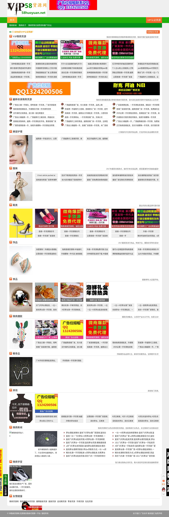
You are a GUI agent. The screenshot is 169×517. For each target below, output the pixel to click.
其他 (15, 390)
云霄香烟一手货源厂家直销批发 (97, 236)
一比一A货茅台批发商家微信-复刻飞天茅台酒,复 (134, 433)
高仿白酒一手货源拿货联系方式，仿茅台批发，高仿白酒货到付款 (71, 73)
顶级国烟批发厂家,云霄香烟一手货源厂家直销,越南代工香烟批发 (46, 73)
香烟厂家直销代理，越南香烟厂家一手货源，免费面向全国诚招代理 (46, 347)
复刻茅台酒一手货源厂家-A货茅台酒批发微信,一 (134, 449)
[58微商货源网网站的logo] (27, 15)
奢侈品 (16, 353)
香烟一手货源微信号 (46, 231)
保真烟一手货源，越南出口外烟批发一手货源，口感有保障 (97, 347)
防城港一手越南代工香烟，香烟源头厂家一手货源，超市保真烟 (148, 343)
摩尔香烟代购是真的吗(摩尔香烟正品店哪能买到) (20, 68)
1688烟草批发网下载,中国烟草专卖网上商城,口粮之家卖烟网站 (97, 254)
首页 (12, 20)
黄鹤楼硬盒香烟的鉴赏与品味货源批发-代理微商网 (122, 254)
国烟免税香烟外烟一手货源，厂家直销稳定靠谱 (20, 73)
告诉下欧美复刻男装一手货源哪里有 (72, 175)
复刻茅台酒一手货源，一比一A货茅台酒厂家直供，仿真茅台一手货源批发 (97, 305)
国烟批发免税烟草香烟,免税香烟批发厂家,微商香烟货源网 (46, 417)
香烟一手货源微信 (72, 236)
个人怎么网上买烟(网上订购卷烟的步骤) (122, 68)
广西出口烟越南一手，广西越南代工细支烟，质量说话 (148, 347)
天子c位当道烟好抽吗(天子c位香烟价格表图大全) (71, 64)
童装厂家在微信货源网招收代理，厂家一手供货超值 (122, 180)
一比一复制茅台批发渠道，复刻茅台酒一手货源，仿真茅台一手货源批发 (148, 305)
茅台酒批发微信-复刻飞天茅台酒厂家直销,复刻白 (86, 433)
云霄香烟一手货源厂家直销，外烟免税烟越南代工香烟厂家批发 (122, 77)
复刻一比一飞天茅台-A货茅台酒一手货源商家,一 (85, 436)
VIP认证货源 (154, 20)
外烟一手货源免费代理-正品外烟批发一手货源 (97, 249)
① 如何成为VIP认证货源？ (23, 32)
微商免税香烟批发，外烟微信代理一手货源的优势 (122, 343)
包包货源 (89, 501)
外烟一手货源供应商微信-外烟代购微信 (148, 249)
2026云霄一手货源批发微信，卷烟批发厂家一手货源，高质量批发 (122, 347)
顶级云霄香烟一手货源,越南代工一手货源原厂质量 (122, 73)
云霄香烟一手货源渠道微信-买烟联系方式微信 (46, 254)
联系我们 (151, 513)
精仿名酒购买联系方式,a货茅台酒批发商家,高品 (134, 453)
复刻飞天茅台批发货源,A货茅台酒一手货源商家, (85, 439)
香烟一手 (122, 236)
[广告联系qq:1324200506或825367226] (40, 94)
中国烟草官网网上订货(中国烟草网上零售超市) (46, 68)
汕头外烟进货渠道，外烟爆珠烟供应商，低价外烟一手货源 (148, 254)
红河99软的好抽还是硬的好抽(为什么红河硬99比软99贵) (122, 64)
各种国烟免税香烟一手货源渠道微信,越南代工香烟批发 (97, 73)
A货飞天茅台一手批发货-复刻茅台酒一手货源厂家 (135, 446)
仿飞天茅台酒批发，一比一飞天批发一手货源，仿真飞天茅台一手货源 (46, 305)
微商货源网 (14, 501)
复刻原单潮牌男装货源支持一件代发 (122, 175)
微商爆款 (17, 316)
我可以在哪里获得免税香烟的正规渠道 (122, 249)
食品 (15, 279)
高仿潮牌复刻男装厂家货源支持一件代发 (148, 175)
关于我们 (136, 513)
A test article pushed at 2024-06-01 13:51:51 (46, 175)
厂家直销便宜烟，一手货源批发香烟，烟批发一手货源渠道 (97, 343)
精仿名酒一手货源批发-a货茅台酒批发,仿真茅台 (85, 453)
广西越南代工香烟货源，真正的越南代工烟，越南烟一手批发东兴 (72, 139)
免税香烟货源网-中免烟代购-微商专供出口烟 (72, 249)
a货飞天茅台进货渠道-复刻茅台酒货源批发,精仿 (85, 446)
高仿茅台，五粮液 (97, 421)
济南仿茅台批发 (72, 421)
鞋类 (15, 205)
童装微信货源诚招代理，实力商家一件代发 (148, 180)
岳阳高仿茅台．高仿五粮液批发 (122, 421)
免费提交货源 (152, 32)
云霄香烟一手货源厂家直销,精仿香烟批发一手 (97, 417)
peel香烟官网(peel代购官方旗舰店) (148, 68)
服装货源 (52, 501)
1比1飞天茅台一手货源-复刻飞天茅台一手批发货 (135, 443)
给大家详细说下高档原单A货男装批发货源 (72, 180)
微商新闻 (13, 25)
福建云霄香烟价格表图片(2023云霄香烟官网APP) (97, 64)
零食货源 (71, 501)
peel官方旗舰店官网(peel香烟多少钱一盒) (97, 68)
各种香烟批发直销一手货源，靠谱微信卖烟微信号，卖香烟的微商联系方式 (20, 64)
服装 (15, 168)
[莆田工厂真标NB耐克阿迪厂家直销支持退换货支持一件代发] (129, 94)
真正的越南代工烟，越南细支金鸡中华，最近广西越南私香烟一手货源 (97, 139)
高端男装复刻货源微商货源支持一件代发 (97, 175)
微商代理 (30, 513)
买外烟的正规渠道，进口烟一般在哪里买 (72, 347)
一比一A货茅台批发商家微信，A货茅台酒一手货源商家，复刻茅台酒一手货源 (97, 310)
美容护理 (17, 131)
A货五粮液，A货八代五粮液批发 (122, 417)
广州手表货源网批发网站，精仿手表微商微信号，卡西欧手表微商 (46, 361)
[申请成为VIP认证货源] (5, 495)
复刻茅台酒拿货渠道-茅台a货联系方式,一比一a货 (86, 449)
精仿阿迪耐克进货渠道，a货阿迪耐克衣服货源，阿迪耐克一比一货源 (148, 236)
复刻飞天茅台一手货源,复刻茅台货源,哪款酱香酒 (86, 443)
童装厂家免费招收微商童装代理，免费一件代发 (97, 180)
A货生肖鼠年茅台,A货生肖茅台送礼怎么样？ (148, 417)
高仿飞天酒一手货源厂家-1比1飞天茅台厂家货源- (135, 456)
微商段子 (22, 25)
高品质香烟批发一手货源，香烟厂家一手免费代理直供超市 (20, 77)
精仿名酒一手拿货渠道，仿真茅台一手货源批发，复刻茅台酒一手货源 (72, 305)
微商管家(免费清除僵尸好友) (40, 25)
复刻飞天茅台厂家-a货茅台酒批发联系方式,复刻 (134, 436)
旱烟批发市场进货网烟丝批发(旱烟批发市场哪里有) (148, 64)
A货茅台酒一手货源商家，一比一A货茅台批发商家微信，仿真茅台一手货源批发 (72, 310)
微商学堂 (17, 462)
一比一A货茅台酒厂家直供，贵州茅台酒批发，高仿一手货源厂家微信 (122, 305)
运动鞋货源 (61, 501)
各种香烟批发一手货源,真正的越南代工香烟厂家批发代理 (97, 77)
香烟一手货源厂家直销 (46, 236)
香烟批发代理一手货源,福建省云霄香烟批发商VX (71, 417)
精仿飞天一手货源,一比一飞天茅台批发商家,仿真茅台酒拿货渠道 (148, 73)
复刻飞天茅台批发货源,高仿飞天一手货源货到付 (85, 456)
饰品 (15, 242)
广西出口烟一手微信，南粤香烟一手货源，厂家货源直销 (46, 343)
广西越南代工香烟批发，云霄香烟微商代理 (148, 77)
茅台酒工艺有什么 (46, 421)
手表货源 (80, 501)
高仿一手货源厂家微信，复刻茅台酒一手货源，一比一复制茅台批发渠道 (148, 310)
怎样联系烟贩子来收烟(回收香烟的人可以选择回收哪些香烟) (71, 68)
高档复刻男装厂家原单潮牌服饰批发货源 (46, 180)
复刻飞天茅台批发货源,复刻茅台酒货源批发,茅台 (135, 439)
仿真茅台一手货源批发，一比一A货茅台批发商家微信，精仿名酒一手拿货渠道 (122, 310)
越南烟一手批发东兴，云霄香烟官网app (46, 139)
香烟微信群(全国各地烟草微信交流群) (46, 64)
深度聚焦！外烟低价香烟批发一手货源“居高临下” (46, 249)
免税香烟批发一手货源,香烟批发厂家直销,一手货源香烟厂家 (46, 77)
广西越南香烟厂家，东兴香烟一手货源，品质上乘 (72, 343)
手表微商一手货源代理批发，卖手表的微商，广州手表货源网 (72, 361)
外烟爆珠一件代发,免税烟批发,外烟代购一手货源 (71, 254)
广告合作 (143, 513)
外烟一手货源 (148, 231)
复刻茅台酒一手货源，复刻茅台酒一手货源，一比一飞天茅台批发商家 (46, 310)
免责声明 (158, 513)
